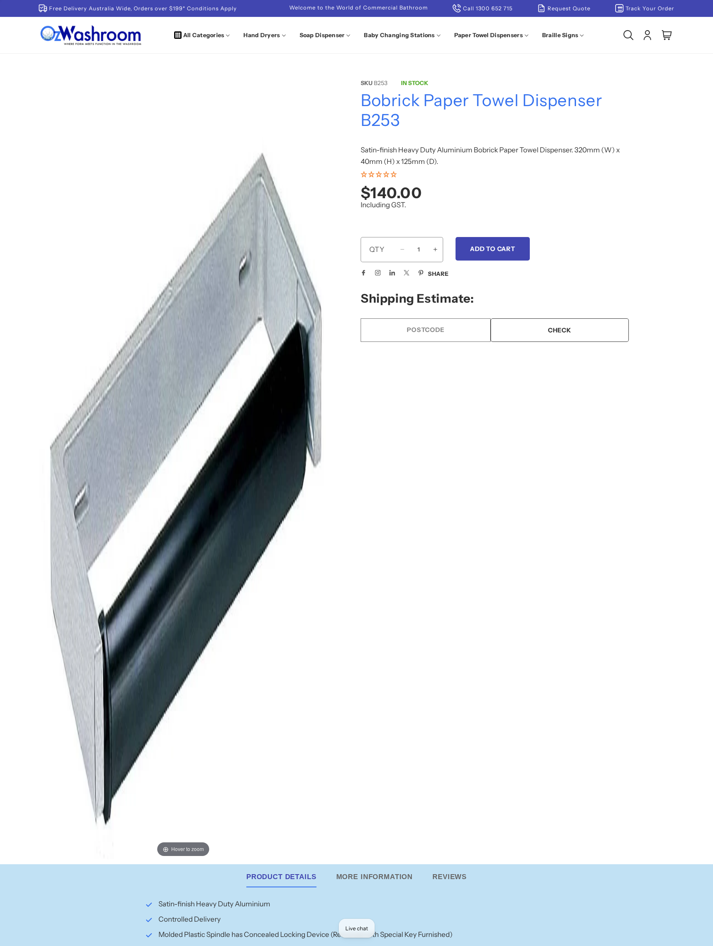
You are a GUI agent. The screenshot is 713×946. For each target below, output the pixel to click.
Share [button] (438, 273)
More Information (374, 877)
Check (559, 330)
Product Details (281, 877)
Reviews (449, 877)
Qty (377, 249)
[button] (204, 35)
